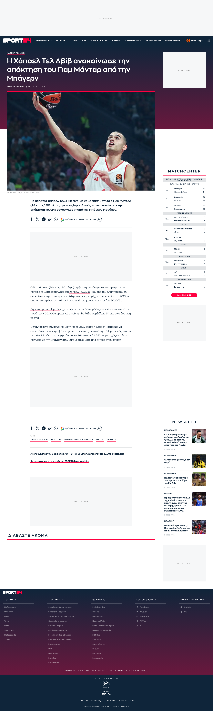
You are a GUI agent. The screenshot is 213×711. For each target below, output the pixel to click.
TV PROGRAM (153, 40)
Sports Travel (98, 644)
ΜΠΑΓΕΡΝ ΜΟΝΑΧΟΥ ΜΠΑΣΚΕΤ (78, 440)
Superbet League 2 (57, 612)
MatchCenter (98, 607)
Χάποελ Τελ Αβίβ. (79, 292)
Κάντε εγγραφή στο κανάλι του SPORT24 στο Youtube (59, 461)
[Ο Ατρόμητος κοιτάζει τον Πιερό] (199, 461)
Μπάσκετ (61, 40)
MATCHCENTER (99, 40)
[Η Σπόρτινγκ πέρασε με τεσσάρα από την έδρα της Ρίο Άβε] (199, 479)
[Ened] (106, 694)
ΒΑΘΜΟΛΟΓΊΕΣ (173, 40)
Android (187, 607)
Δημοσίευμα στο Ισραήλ (45, 309)
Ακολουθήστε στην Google (45, 454)
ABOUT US (83, 671)
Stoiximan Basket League (60, 635)
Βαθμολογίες (98, 616)
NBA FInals (53, 653)
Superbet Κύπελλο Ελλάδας (61, 616)
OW (132, 701)
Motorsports (10, 635)
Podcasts (96, 653)
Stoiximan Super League (60, 607)
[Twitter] (38, 219)
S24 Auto (96, 639)
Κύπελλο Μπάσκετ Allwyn (60, 639)
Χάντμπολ (9, 630)
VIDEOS (116, 40)
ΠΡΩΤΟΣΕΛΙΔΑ (133, 40)
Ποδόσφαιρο (44, 40)
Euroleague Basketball (194, 40)
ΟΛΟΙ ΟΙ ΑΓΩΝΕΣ (184, 295)
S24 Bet (96, 635)
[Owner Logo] (106, 684)
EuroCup (52, 658)
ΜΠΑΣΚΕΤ (169, 493)
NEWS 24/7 (97, 701)
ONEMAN (110, 701)
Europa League (55, 626)
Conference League (57, 630)
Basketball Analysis (101, 630)
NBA (50, 649)
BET (84, 40)
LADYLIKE (123, 701)
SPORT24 (83, 701)
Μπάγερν (94, 287)
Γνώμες (95, 649)
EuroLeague (54, 644)
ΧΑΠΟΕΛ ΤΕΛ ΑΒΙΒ (39, 440)
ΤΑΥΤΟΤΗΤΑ (69, 671)
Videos (95, 612)
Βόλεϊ (6, 616)
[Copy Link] (50, 219)
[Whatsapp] (56, 219)
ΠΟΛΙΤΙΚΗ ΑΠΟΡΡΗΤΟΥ (138, 671)
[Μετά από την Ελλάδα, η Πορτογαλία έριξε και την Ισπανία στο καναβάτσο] (199, 527)
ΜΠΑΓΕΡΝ (56, 440)
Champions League (57, 621)
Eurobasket (53, 663)
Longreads (97, 658)
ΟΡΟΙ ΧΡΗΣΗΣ (116, 671)
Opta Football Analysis (103, 626)
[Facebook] (31, 219)
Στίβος (7, 639)
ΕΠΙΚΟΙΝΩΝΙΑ (99, 671)
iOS (185, 612)
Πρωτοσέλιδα (98, 621)
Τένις (6, 621)
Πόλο (6, 626)
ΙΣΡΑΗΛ (100, 440)
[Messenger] (44, 219)
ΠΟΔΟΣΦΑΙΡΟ (171, 430)
